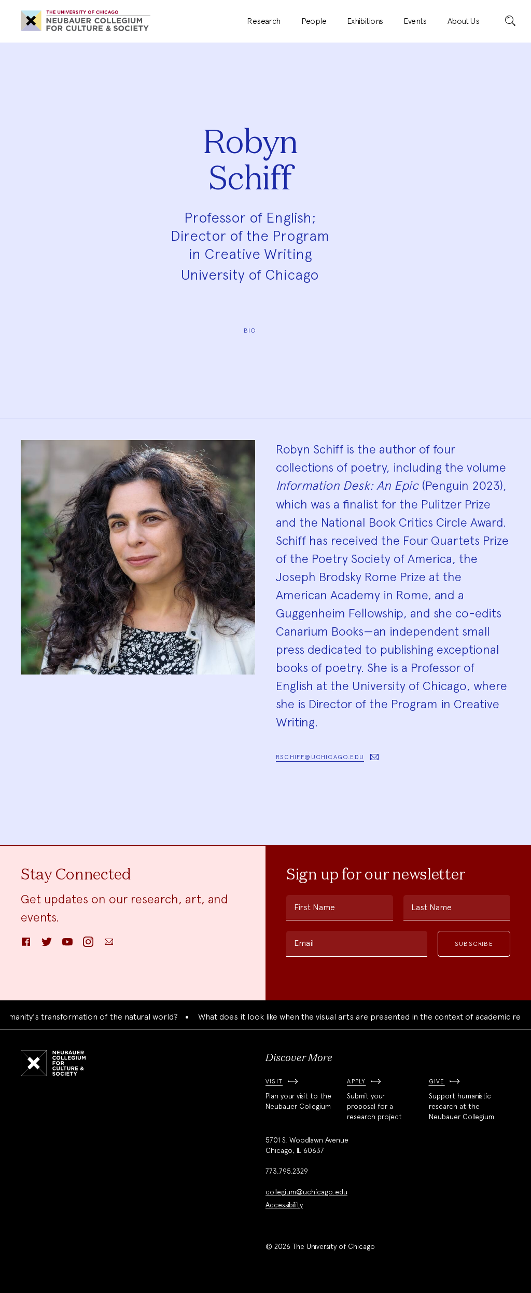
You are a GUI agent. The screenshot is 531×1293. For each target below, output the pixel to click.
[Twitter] (46, 945)
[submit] (510, 21)
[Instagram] (88, 945)
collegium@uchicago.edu (306, 1192)
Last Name (431, 907)
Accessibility (284, 1205)
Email (304, 943)
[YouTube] (67, 945)
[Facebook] (26, 945)
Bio (250, 330)
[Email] (109, 945)
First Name (314, 907)
